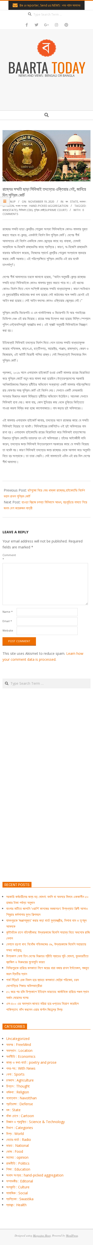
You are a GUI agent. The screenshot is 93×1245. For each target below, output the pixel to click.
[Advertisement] (46, 808)
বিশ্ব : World (15, 1133)
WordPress (72, 1235)
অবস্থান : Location (19, 1050)
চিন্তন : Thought (18, 1086)
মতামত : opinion (17, 1157)
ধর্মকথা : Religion (17, 1092)
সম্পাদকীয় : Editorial (19, 1181)
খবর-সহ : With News (20, 1068)
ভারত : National (17, 1145)
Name (7, 611)
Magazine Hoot (42, 1235)
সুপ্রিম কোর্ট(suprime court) (50, 210)
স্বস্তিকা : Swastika (19, 1199)
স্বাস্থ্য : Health (16, 1204)
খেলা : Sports (15, 1074)
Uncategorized (18, 1038)
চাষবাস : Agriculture (20, 1080)
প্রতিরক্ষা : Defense (19, 1104)
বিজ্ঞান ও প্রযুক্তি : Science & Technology (35, 1121)
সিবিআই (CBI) (25, 210)
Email (7, 621)
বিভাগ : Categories (19, 1127)
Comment (9, 557)
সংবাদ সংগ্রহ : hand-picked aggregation (42, 206)
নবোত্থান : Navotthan (21, 1098)
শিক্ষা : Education (18, 1169)
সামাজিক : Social (17, 1193)
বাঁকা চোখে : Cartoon (20, 1115)
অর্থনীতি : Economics (20, 1056)
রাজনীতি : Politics (18, 1163)
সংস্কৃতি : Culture (18, 1187)
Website (7, 630)
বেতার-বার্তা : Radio (18, 1139)
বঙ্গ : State (71, 201)
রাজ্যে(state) (9, 210)
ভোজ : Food (14, 1151)
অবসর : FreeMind (18, 1044)
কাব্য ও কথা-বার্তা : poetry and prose (31, 1062)
